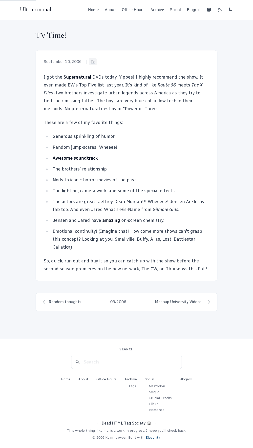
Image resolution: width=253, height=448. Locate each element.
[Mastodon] (209, 9)
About (110, 9)
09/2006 (118, 301)
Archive (157, 9)
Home (93, 9)
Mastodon (157, 386)
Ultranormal (35, 10)
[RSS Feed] (219, 9)
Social (175, 9)
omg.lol (154, 392)
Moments (156, 410)
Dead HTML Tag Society (124, 423)
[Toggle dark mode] (230, 9)
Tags (132, 386)
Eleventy (153, 437)
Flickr (153, 404)
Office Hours (133, 9)
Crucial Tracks (160, 398)
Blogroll (194, 9)
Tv (93, 62)
